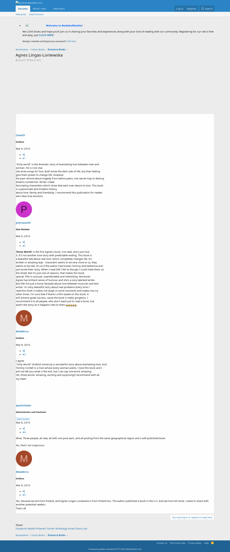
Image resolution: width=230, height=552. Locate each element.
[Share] (24, 154)
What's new (39, 8)
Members (59, 8)
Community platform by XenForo (115, 549)
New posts (21, 14)
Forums (23, 8)
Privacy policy (195, 542)
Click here (71, 41)
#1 (24, 158)
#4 (24, 432)
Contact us (161, 542)
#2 (24, 245)
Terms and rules (178, 542)
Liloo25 (21, 60)
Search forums (36, 14)
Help (206, 542)
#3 (24, 354)
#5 (24, 494)
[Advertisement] (115, 88)
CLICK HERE (46, 35)
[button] (48, 9)
